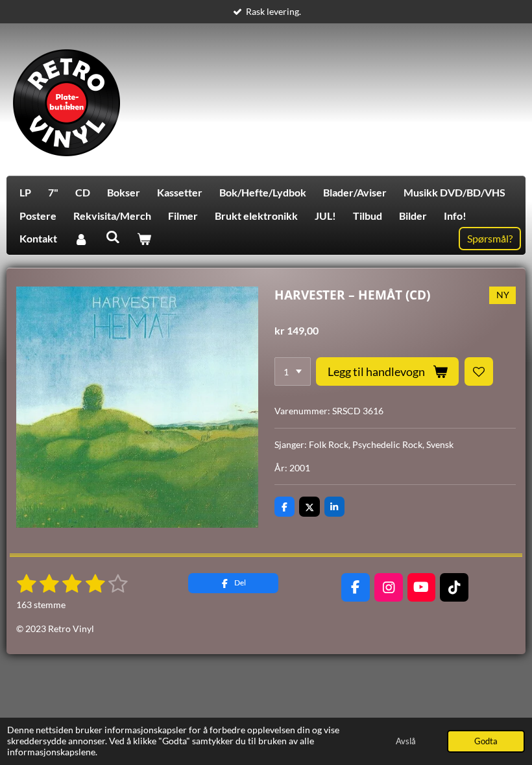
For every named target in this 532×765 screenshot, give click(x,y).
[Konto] (81, 238)
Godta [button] (486, 741)
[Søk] (112, 236)
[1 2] (292, 371)
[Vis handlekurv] (144, 238)
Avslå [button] (406, 741)
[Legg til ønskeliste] (479, 371)
